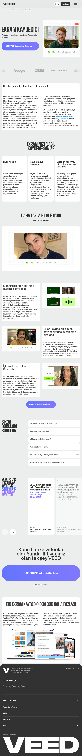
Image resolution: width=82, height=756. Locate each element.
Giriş (57, 4)
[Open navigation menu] (76, 4)
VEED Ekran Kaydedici (64, 116)
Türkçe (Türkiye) (9, 681)
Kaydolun (65, 4)
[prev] (5, 532)
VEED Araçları (15, 10)
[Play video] (41, 248)
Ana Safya (5, 10)
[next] (13, 532)
